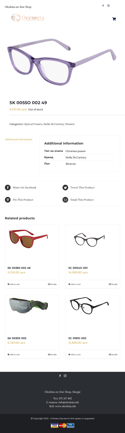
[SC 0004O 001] (89, 243)
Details (53, 284)
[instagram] (108, 6)
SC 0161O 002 (77, 338)
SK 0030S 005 (16, 338)
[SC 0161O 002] (89, 314)
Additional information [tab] (18, 139)
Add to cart (15, 284)
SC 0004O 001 (78, 267)
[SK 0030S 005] (28, 314)
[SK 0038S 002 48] (28, 243)
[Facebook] (60, 375)
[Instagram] (65, 375)
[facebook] (103, 6)
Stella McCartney (53, 124)
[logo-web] (28, 12)
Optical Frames (33, 124)
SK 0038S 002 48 (19, 267)
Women (70, 124)
